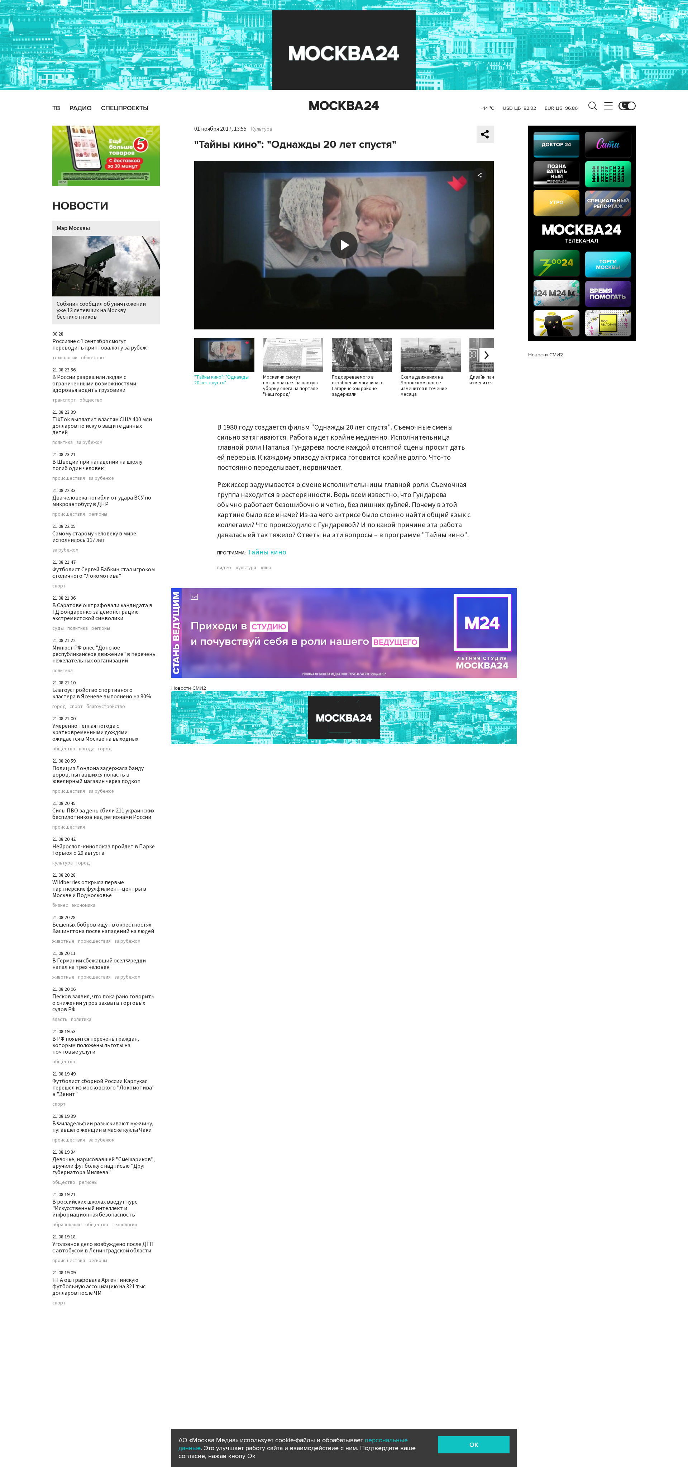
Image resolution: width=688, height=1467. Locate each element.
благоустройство (105, 706)
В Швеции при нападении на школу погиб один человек (97, 465)
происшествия (68, 478)
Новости (80, 206)
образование (67, 1224)
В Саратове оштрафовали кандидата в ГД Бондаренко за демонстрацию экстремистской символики (102, 611)
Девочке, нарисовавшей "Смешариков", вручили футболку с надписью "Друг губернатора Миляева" (103, 1166)
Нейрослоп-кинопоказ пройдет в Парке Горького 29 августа (103, 850)
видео (224, 567)
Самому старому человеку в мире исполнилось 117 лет (94, 537)
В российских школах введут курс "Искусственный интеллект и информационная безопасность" (95, 1208)
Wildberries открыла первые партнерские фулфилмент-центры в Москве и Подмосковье (99, 888)
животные (63, 941)
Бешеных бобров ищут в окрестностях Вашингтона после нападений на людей (103, 928)
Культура (261, 129)
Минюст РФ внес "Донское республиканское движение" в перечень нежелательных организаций (104, 654)
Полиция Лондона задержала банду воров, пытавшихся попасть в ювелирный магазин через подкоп (98, 774)
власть (59, 1019)
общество (92, 357)
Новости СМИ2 (188, 688)
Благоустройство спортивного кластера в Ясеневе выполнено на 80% (101, 693)
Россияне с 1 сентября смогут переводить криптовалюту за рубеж (99, 344)
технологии (64, 357)
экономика (83, 905)
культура (62, 863)
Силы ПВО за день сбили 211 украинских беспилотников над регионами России (103, 814)
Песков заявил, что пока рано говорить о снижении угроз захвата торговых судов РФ (103, 1003)
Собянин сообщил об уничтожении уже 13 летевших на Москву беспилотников (101, 310)
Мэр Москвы (73, 228)
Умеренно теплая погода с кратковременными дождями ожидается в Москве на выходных (95, 732)
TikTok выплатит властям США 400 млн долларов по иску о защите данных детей (102, 426)
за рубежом (89, 442)
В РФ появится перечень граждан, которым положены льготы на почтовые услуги (95, 1045)
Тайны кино (266, 552)
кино (266, 567)
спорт (59, 586)
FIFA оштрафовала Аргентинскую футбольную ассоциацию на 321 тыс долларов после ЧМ (98, 1286)
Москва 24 (344, 105)
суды (58, 628)
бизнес (60, 905)
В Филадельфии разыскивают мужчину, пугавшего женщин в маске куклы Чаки (102, 1127)
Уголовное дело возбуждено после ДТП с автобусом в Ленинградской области (103, 1247)
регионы (98, 514)
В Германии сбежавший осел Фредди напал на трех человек (99, 964)
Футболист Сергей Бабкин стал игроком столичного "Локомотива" (103, 573)
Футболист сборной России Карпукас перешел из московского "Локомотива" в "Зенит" (103, 1087)
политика (62, 442)
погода (87, 748)
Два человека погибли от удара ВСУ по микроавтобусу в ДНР (101, 501)
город (59, 706)
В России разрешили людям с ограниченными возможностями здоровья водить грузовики (94, 383)
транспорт (64, 400)
